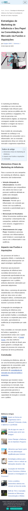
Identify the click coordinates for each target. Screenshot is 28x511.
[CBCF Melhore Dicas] (5, 2)
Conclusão (7, 159)
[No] (26, 505)
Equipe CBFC (8, 43)
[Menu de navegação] (25, 2)
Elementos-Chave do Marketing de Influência (14, 153)
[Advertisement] (14, 88)
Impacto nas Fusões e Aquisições (14, 156)
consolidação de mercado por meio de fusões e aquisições (11, 372)
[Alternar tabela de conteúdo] (23, 149)
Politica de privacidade (16, 508)
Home (2, 10)
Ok (7, 508)
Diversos (7, 10)
